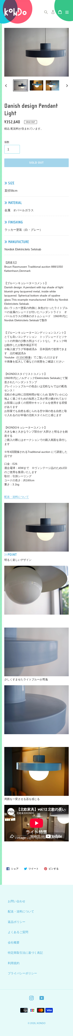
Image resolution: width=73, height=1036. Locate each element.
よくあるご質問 (18, 932)
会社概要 (13, 942)
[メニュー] (66, 12)
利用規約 (13, 963)
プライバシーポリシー (22, 973)
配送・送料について (16, 496)
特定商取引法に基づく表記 (25, 952)
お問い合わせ (16, 901)
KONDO (41, 1023)
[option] (21, 85)
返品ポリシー (16, 921)
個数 (6, 142)
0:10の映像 (24, 357)
